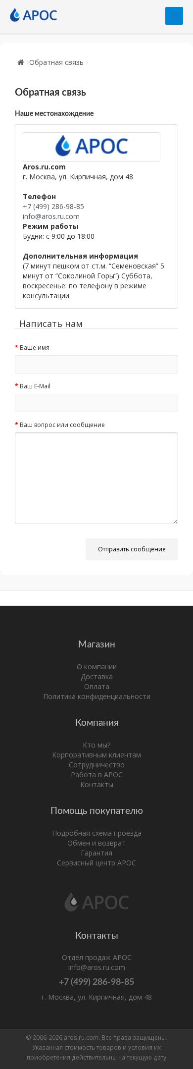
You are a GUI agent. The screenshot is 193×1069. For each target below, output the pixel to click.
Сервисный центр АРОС (96, 862)
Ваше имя (34, 347)
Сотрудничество (97, 764)
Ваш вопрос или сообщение (62, 425)
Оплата (96, 686)
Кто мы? (96, 744)
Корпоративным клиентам (96, 754)
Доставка (97, 676)
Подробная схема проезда (97, 833)
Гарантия (96, 852)
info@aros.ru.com (51, 216)
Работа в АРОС (97, 774)
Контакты (96, 784)
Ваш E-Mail (35, 386)
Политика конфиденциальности (96, 696)
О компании (97, 666)
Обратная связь (56, 62)
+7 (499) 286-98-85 (53, 206)
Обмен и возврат (96, 843)
